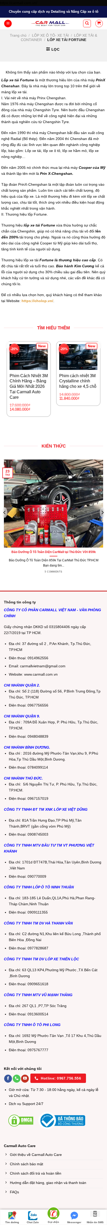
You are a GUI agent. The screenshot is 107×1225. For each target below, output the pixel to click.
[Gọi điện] (53, 1214)
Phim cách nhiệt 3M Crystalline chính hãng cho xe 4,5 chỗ (77, 381)
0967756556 (38, 705)
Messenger (74, 1222)
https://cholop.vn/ (37, 301)
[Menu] (8, 24)
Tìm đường (12, 1222)
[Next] (100, 343)
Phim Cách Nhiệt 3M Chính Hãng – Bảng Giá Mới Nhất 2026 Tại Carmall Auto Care (29, 387)
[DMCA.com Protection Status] (21, 1120)
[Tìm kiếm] (87, 23)
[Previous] (6, 343)
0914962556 (38, 658)
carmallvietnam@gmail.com (42, 666)
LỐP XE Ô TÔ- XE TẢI (50, 35)
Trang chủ (18, 35)
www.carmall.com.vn (41, 674)
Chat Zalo (33, 1222)
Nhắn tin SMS (95, 1222)
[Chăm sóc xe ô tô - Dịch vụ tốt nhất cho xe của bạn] (50, 23)
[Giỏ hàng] (99, 23)
